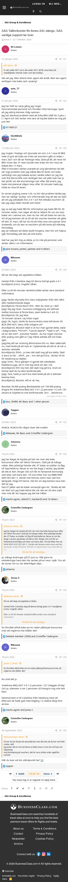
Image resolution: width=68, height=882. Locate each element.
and (32, 636)
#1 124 (62, 269)
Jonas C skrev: (11, 663)
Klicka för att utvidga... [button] (34, 551)
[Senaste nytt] (33, 11)
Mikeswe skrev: (12, 596)
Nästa (46, 773)
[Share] (56, 59)
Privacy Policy (44, 875)
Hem (4, 878)
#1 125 (62, 422)
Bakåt (21, 773)
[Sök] (40, 11)
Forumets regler (26, 875)
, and (29, 433)
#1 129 (62, 656)
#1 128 (62, 589)
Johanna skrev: (11, 526)
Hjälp (56, 875)
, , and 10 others (32, 499)
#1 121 (62, 58)
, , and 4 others (28, 248)
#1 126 (62, 453)
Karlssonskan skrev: (14, 736)
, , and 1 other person (27, 401)
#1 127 (62, 519)
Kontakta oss (9, 875)
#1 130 (62, 730)
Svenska (9, 871)
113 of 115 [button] (33, 773)
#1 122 (62, 100)
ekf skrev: (9, 65)
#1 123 (62, 147)
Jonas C (8, 39)
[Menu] (4, 7)
